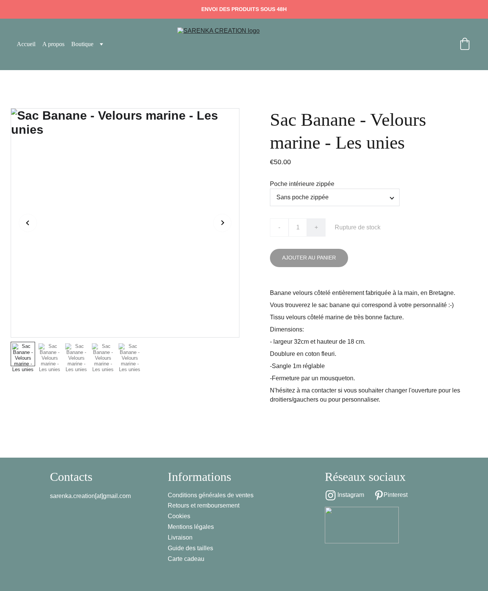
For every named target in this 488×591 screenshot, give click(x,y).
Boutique (82, 44)
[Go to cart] (464, 44)
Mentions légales (191, 527)
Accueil (26, 44)
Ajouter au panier (309, 258)
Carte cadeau (186, 559)
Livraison (180, 537)
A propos (53, 44)
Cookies (179, 516)
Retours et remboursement (203, 505)
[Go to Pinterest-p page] (379, 495)
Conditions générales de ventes (211, 495)
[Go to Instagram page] (331, 495)
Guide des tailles (190, 548)
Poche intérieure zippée (302, 184)
